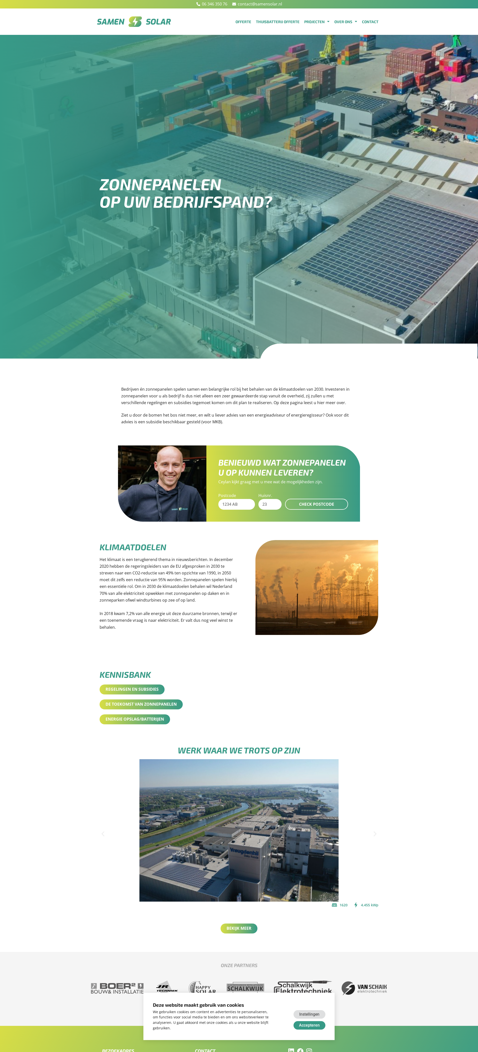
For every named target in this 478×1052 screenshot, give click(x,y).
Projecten (314, 21)
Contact (370, 21)
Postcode (227, 495)
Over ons (343, 21)
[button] (103, 833)
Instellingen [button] (309, 1014)
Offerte (243, 21)
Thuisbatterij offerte (277, 21)
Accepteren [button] (309, 1025)
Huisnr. (265, 495)
